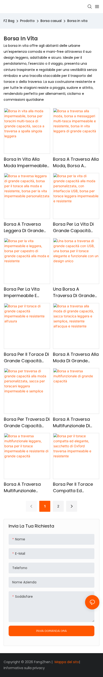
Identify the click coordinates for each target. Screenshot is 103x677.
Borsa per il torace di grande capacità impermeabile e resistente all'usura (26, 357)
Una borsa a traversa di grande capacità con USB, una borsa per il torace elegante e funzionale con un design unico (74, 292)
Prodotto (27, 20)
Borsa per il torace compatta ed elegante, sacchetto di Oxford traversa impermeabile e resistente (74, 487)
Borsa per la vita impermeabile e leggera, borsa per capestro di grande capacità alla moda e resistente (27, 292)
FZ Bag (9, 20)
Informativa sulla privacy (24, 668)
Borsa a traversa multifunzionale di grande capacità (72, 422)
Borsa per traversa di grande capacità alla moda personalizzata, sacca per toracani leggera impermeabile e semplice (27, 422)
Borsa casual (51, 20)
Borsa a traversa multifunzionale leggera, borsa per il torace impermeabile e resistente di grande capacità (26, 487)
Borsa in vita (77, 20)
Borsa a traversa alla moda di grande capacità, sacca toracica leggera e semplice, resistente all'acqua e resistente (76, 357)
